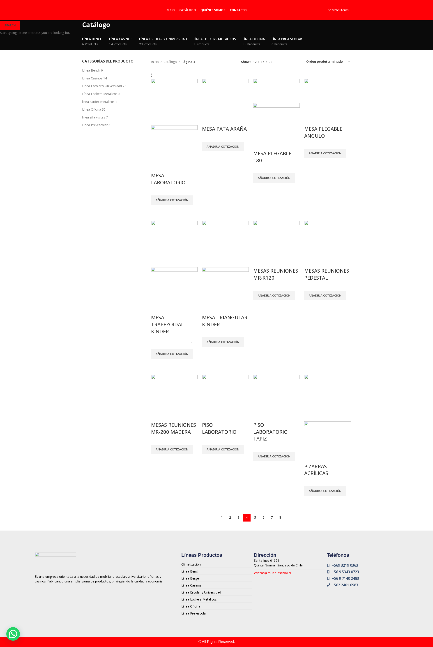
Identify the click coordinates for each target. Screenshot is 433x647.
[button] (13, 634)
